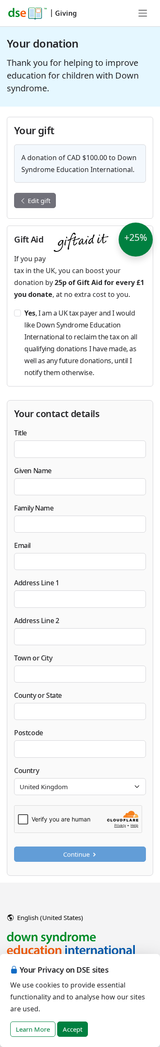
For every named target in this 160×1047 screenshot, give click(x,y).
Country (26, 770)
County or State (38, 695)
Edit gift (38, 200)
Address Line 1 (36, 582)
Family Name (34, 508)
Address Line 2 (36, 620)
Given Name (33, 470)
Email (22, 545)
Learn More (33, 1029)
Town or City (33, 658)
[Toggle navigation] (143, 13)
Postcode (28, 732)
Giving (66, 13)
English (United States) (49, 917)
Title (20, 432)
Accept (72, 1029)
